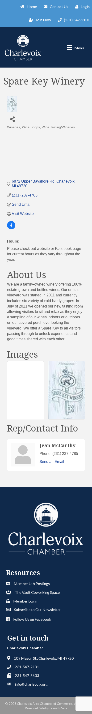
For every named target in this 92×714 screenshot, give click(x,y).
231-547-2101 (27, 666)
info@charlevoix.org (31, 684)
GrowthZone (58, 708)
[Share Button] (12, 119)
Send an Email (51, 462)
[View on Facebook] (11, 228)
